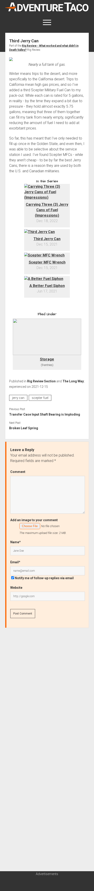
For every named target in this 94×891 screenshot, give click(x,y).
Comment (17, 472)
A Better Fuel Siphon (47, 286)
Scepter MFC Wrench (47, 262)
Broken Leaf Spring (23, 428)
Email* (15, 562)
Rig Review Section (41, 381)
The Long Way (73, 381)
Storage (47, 359)
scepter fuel (40, 398)
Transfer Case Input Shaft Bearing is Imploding (44, 414)
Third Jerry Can (47, 239)
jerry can (18, 398)
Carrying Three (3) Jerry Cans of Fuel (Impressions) (47, 210)
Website (16, 587)
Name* (15, 542)
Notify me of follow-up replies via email (44, 578)
